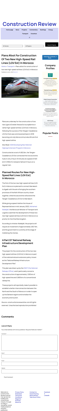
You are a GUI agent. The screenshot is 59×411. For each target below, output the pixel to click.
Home (3, 66)
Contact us (33, 392)
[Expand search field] (29, 37)
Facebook (47, 392)
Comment (4, 333)
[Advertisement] (29, 10)
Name (3, 353)
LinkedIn (46, 395)
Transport (10, 66)
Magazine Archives (18, 399)
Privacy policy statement (19, 393)
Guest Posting (34, 394)
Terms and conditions (18, 396)
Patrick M (15, 72)
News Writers (34, 395)
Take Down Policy (35, 397)
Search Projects (51, 45)
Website (3, 368)
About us (18, 402)
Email (2, 360)
